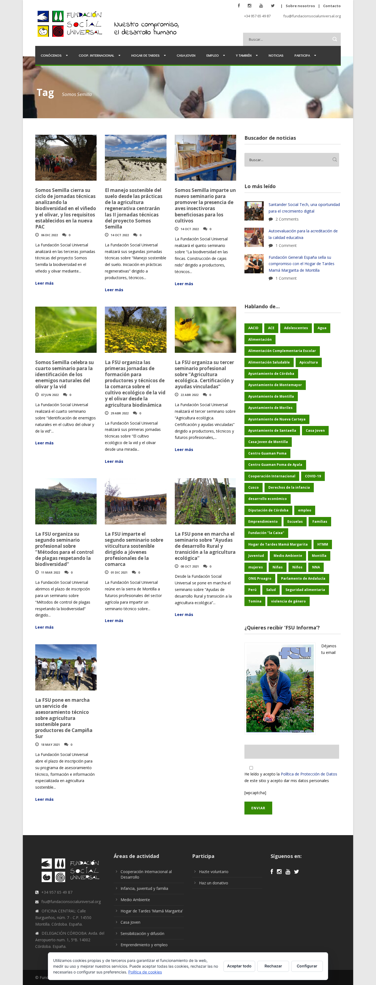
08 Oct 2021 (190, 566)
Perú (252, 589)
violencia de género (288, 601)
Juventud (256, 555)
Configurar (307, 966)
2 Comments (287, 219)
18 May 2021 (50, 744)
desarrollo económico (267, 498)
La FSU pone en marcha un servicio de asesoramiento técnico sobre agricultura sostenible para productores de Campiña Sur (63, 718)
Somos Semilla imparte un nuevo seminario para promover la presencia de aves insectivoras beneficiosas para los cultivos (205, 205)
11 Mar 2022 (50, 572)
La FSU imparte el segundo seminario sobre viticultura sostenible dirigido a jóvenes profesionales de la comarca (134, 549)
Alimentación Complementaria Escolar (282, 350)
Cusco (253, 487)
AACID (253, 328)
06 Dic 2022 (49, 235)
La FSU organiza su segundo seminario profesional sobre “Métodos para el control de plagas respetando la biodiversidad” (64, 549)
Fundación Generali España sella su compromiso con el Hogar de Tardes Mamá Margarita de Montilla (301, 264)
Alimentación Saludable (269, 362)
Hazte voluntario (213, 871)
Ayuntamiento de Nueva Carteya (277, 419)
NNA (316, 567)
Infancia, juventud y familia (144, 888)
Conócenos (51, 55)
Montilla (319, 555)
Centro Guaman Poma (267, 453)
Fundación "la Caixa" (266, 532)
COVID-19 (313, 476)
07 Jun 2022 (50, 395)
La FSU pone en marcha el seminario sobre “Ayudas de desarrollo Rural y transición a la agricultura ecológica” (205, 546)
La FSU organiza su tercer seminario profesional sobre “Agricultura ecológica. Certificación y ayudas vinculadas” (204, 374)
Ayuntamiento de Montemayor (275, 385)
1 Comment (286, 245)
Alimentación (260, 339)
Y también (244, 55)
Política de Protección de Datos (309, 774)
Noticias (276, 55)
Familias (319, 521)
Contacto (332, 5)
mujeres (255, 567)
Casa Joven (186, 55)
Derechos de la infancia (289, 487)
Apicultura (308, 362)
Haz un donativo (213, 882)
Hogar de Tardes (145, 55)
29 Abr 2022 (120, 413)
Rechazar (273, 966)
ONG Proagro (259, 578)
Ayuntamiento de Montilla (271, 396)
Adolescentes (296, 328)
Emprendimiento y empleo (144, 944)
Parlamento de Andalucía (303, 578)
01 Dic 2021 (119, 572)
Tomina (254, 601)
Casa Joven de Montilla (268, 441)
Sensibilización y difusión (142, 933)
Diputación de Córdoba (268, 510)
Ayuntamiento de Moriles (270, 407)
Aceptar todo (239, 966)
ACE (271, 328)
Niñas (278, 567)
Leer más (44, 283)
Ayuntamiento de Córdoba (271, 373)
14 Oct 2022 (120, 235)
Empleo (212, 55)
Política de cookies (145, 972)
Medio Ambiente (288, 555)
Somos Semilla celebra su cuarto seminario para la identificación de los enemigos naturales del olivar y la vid (64, 374)
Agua (322, 328)
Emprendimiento (263, 521)
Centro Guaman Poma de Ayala (275, 464)
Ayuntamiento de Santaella (272, 430)
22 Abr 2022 (189, 395)
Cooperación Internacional (271, 476)
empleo (304, 510)
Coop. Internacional (96, 55)
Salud (271, 589)
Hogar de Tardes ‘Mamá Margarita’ (152, 911)
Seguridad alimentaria (305, 589)
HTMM (322, 544)
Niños (297, 567)
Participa (302, 55)
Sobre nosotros (300, 5)
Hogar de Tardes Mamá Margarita (278, 544)
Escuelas (295, 521)
